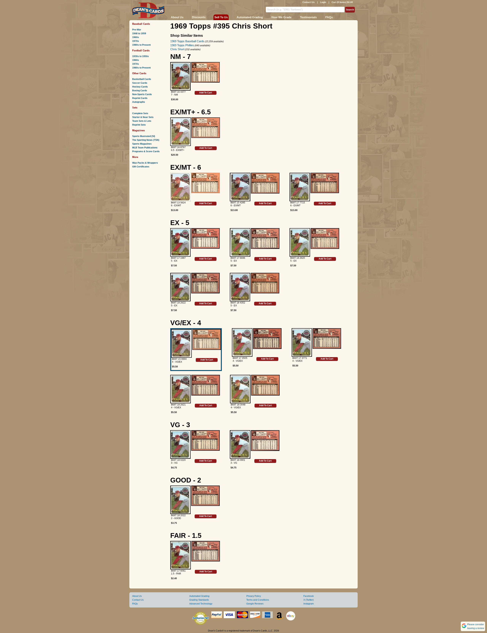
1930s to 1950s (140, 56)
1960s (135, 37)
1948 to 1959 (139, 33)
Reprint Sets (139, 124)
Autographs (138, 102)
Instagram (308, 603)
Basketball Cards (141, 79)
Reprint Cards (139, 98)
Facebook (308, 596)
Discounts (198, 17)
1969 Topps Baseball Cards (187, 41)
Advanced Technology (200, 603)
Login (323, 2)
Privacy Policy (253, 596)
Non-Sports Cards (142, 94)
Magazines (138, 130)
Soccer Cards (139, 83)
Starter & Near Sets (143, 117)
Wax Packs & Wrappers (145, 163)
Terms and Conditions (257, 600)
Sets (134, 107)
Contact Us (308, 2)
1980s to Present (141, 45)
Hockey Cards (140, 86)
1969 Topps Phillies (182, 45)
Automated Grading (250, 17)
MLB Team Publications (145, 147)
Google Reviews (254, 603)
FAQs (329, 17)
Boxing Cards (139, 90)
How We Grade (281, 17)
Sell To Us (221, 17)
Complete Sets (140, 113)
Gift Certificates (140, 166)
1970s (135, 41)
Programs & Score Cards (146, 151)
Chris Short (177, 49)
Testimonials (308, 17)
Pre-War (136, 29)
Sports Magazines (142, 144)
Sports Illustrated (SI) (143, 136)
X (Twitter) (308, 600)
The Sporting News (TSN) (145, 140)
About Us (177, 17)
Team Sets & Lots (141, 121)
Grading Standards (199, 600)
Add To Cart (205, 92)
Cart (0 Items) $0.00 (342, 2)
